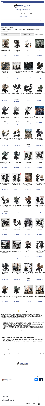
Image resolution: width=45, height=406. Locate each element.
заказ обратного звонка (39, 1)
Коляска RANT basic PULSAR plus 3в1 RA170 (16, 50)
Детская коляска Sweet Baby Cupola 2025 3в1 (17, 251)
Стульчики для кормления (7, 385)
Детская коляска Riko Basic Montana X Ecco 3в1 (28, 117)
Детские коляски (8, 27)
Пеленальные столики (6, 392)
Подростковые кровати (31, 387)
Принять (34, 403)
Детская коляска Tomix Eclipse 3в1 (28, 161)
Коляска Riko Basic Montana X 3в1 (17, 117)
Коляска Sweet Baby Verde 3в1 (28, 139)
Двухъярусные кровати (6, 387)
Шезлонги (4, 391)
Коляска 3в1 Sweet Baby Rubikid (28, 228)
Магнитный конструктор (31, 384)
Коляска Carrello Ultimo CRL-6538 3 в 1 (17, 94)
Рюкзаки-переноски (30, 392)
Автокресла (4, 383)
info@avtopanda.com (22, 10)
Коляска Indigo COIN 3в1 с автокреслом (28, 251)
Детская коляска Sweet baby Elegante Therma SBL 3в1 (28, 184)
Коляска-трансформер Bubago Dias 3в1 (28, 94)
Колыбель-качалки (17, 391)
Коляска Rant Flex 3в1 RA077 (28, 206)
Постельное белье (30, 389)
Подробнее (28, 403)
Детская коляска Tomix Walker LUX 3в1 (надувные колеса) (17, 184)
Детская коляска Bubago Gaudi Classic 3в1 (16, 72)
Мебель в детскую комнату (7, 388)
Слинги (3, 393)
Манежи (15, 388)
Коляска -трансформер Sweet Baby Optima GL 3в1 (28, 296)
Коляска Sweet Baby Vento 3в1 (16, 273)
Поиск (41, 20)
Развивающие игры (18, 393)
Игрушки (16, 384)
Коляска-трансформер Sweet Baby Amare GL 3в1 (28, 274)
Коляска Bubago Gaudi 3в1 (28, 72)
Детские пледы (17, 385)
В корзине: (23, 16)
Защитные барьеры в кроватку (20, 389)
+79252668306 (26, 9)
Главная (2, 27)
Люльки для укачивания (31, 390)
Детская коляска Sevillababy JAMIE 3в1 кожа (17, 296)
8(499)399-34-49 (19, 9)
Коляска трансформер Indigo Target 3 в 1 (17, 161)
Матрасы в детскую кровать (7, 389)
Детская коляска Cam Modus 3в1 (16, 206)
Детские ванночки (30, 385)
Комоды (3, 390)
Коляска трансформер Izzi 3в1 (28, 50)
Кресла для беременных (31, 391)
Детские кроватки (30, 388)
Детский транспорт (5, 384)
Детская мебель (30, 383)
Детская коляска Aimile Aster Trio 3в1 (17, 228)
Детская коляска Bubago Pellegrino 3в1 (16, 139)
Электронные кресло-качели (19, 390)
